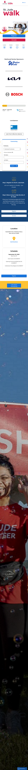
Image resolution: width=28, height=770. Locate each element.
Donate (14, 40)
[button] (22, 768)
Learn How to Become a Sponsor (14, 134)
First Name (6, 155)
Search (13, 166)
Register (14, 36)
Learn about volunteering (14, 285)
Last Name (6, 160)
